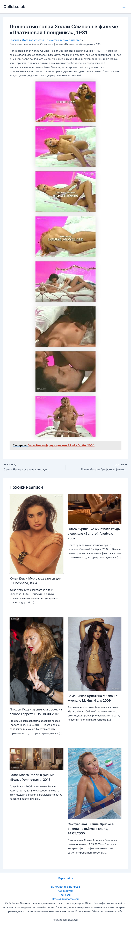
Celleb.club (14, 6)
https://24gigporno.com (65, 899)
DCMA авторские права (65, 886)
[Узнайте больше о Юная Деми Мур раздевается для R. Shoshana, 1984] (36, 533)
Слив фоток (65, 890)
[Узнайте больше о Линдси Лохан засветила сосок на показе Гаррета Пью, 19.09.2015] (36, 660)
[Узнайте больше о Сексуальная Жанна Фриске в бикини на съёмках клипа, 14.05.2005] (94, 783)
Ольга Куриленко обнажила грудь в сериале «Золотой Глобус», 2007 (94, 533)
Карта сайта (65, 878)
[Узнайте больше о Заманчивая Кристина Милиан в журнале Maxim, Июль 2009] (94, 653)
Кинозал (66, 894)
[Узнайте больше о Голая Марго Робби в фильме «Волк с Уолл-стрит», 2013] (36, 758)
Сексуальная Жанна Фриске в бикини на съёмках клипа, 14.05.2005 (91, 828)
